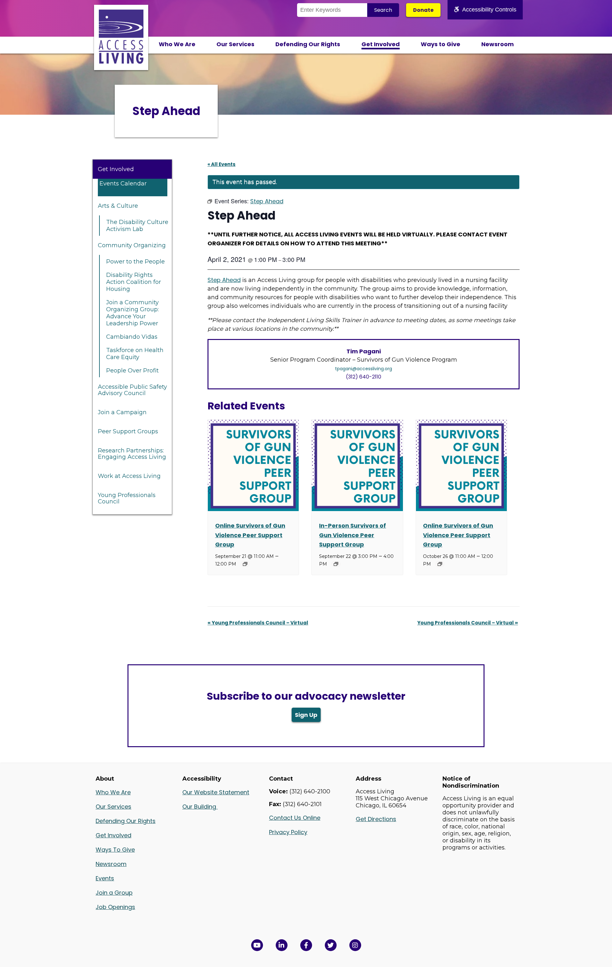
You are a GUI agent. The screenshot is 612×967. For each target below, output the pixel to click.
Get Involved (380, 44)
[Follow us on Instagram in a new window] (355, 945)
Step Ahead (224, 280)
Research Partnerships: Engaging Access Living (132, 453)
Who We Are (177, 44)
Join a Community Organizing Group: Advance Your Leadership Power (132, 313)
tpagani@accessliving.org (363, 368)
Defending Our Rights (307, 44)
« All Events (222, 164)
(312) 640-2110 (363, 376)
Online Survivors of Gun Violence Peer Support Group (250, 535)
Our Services (235, 44)
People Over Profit (132, 370)
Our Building (200, 807)
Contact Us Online (294, 818)
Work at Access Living (129, 476)
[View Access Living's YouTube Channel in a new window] (257, 945)
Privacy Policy (288, 832)
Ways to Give (440, 44)
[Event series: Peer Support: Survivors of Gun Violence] (336, 564)
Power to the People (135, 261)
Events (105, 878)
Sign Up (306, 715)
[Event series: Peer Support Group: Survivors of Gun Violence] (245, 564)
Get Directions (376, 819)
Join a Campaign (122, 412)
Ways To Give (115, 850)
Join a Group (114, 893)
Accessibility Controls (489, 9)
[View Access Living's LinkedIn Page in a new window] (282, 945)
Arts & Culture (118, 205)
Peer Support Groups (128, 431)
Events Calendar (123, 183)
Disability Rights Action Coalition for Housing (133, 281)
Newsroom (497, 44)
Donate (423, 10)
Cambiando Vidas (131, 336)
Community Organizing (132, 245)
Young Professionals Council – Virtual (258, 622)
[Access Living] (121, 61)
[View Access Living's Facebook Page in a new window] (306, 945)
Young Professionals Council (127, 498)
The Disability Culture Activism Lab (137, 226)
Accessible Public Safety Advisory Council (132, 390)
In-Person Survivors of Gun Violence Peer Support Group (352, 535)
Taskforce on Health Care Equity (135, 354)
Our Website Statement (215, 792)
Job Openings (115, 907)
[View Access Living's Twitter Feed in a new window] (331, 945)
